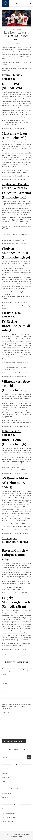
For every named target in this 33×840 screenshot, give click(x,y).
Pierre (7, 655)
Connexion (5, 809)
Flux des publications (8, 813)
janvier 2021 (6, 781)
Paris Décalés (19, 834)
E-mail (4, 684)
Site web (4, 693)
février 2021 (6, 777)
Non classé (5, 797)
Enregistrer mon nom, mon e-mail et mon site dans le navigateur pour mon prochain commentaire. (16, 706)
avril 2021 (5, 769)
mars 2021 (5, 773)
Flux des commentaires (9, 817)
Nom (4, 674)
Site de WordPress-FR (9, 821)
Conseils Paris (16, 29)
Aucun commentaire (25, 655)
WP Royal (19, 836)
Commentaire (6, 712)
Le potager (27, 834)
